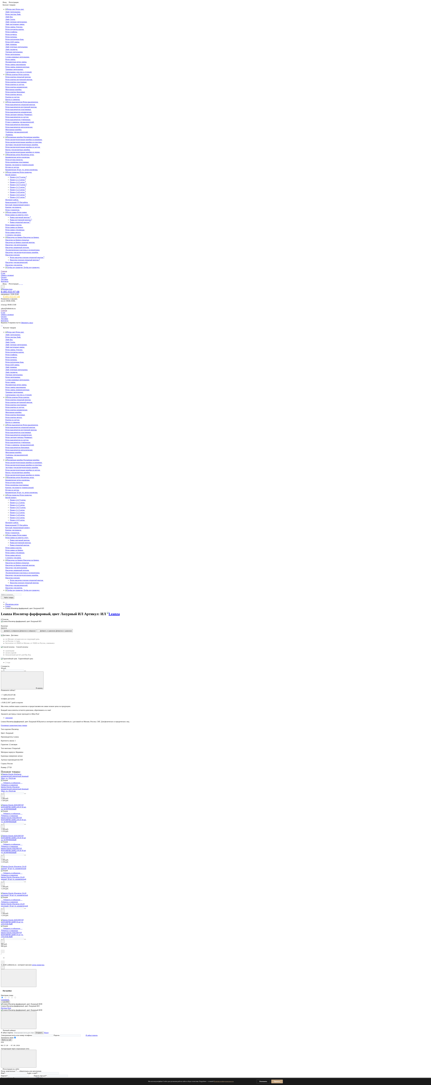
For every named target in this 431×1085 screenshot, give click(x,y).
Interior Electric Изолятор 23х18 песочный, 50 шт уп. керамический (14, 905)
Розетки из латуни (12, 97)
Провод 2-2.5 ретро (18, 182)
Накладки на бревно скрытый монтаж (20, 242)
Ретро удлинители (12, 210)
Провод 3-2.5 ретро (18, 190)
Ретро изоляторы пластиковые (17, 162)
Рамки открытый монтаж (20, 222)
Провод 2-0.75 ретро (18, 177)
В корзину (39, 688)
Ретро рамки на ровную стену (17, 215)
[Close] (18, 978)
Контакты (4, 281)
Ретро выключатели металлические (19, 127)
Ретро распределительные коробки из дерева (22, 152)
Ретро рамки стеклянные (15, 230)
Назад (46, 1033)
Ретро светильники (13, 54)
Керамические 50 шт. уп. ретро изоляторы (21, 170)
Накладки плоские (12, 255)
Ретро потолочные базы (14, 39)
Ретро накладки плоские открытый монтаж (27, 257)
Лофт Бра (9, 17)
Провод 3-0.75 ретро (18, 185)
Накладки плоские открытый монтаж (25, 260)
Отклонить (263, 1081)
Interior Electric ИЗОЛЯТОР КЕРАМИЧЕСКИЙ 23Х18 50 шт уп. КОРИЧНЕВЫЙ (13, 850)
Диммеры (9, 135)
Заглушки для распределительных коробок (21, 145)
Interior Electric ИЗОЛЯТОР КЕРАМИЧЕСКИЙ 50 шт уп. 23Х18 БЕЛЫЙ (12, 935)
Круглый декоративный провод (17, 205)
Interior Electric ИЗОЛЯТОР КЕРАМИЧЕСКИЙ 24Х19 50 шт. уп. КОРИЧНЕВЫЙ (13, 820)
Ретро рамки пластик (13, 225)
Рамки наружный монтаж (20, 217)
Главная (4, 271)
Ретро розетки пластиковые (16, 82)
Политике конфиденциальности (224, 1081)
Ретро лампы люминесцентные (17, 67)
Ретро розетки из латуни (15, 84)
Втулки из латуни (12, 167)
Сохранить (5, 1000)
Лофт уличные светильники (16, 22)
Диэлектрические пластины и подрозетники (22, 250)
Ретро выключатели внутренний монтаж (21, 107)
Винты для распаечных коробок (17, 150)
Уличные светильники (14, 52)
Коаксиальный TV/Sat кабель (16, 202)
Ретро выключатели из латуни (17, 117)
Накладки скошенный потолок (17, 247)
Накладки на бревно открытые (17, 240)
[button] (4, 1008)
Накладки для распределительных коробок (22, 252)
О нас (3, 273)
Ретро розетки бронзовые (15, 92)
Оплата (4, 277)
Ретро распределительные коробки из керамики (23, 140)
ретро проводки (38, 965)
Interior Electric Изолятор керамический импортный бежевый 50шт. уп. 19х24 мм (15, 789)
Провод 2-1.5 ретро (18, 180)
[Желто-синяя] (2, 998)
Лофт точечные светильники (16, 47)
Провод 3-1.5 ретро (18, 187)
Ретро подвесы (11, 34)
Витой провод (11, 175)
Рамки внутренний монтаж (21, 220)
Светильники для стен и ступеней (18, 72)
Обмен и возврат (7, 275)
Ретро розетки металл (13, 94)
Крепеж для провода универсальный (19, 165)
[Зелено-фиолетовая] (5, 998)
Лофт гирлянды (11, 49)
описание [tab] (9, 718)
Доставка (4, 279)
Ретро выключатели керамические (18, 112)
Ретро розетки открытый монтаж (18, 77)
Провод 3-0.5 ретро (18, 195)
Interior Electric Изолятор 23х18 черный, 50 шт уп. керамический (13, 878)
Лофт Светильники (13, 12)
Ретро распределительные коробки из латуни (22, 147)
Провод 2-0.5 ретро (18, 197)
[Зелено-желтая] (12, 998)
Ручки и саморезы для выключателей (19, 122)
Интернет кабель (12, 200)
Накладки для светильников (16, 245)
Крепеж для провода (13, 207)
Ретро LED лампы (12, 42)
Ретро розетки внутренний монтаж (19, 79)
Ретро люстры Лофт (13, 14)
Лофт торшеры (11, 44)
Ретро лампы (10, 59)
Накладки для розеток (14, 265)
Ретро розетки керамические (16, 87)
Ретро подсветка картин (14, 29)
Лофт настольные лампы (15, 24)
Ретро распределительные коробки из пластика (23, 142)
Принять (277, 1081)
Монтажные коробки (13, 89)
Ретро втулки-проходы (14, 160)
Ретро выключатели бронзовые (17, 124)
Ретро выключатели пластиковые (18, 109)
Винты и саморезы (12, 99)
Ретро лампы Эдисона (14, 27)
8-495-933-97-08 (10, 291)
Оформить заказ (27, 323)
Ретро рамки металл (13, 232)
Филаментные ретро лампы (16, 62)
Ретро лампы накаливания (15, 64)
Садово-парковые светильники (17, 57)
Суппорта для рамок (13, 235)
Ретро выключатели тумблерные (18, 120)
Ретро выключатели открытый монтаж (20, 105)
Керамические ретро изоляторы (17, 157)
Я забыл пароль (92, 1035)
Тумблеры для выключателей (16, 132)
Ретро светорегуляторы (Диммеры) (19, 115)
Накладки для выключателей (16, 262)
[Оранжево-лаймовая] (15, 998)
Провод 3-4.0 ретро (18, 192)
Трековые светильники (14, 69)
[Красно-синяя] (9, 998)
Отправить (39, 1033)
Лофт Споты (10, 19)
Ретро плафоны (11, 32)
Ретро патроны (11, 37)
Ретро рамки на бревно (14, 227)
